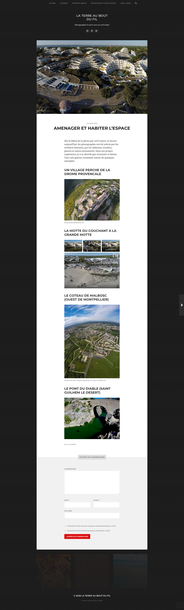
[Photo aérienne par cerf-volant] (87, 31)
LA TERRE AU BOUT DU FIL (92, 17)
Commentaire (70, 451)
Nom (66, 482)
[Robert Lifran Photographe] (96, 31)
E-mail (96, 482)
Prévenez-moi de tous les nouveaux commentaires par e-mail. (91, 508)
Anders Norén (97, 582)
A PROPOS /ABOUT (79, 3)
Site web (68, 492)
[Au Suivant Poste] (181, 305)
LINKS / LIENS (125, 3)
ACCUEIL (52, 3)
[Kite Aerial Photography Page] (92, 31)
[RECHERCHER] (136, 3)
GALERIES (64, 3)
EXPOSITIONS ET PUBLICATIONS (103, 3)
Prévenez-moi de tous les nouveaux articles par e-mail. (88, 512)
